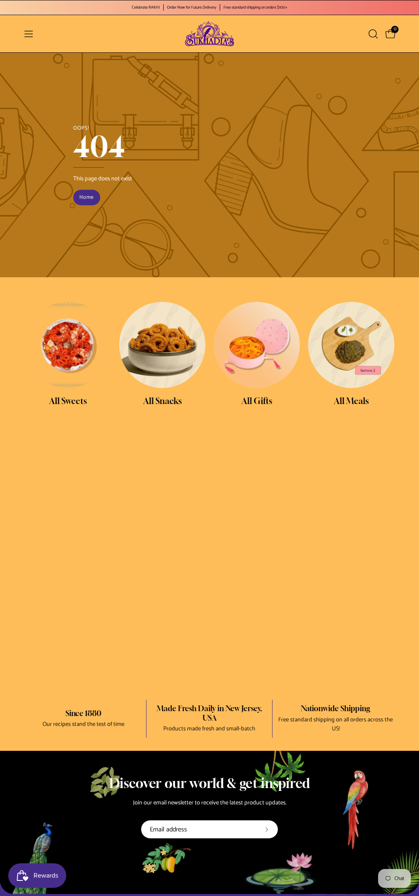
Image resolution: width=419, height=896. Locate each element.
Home (87, 197)
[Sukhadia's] (209, 33)
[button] (372, 34)
